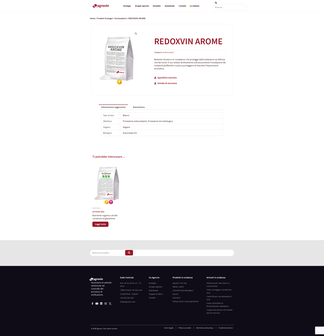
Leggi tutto (100, 224)
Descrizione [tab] (139, 107)
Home (92, 18)
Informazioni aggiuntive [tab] (113, 107)
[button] (136, 33)
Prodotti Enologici (105, 18)
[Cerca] (129, 252)
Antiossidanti (121, 18)
